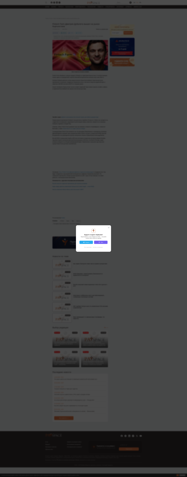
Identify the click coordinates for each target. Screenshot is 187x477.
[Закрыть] (109, 227)
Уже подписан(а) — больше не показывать (93, 247)
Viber (102, 242)
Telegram (87, 242)
